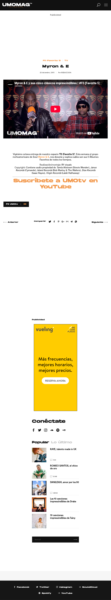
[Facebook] (33, 431)
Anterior (13, 222)
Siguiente (97, 222)
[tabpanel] (55, 488)
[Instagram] (45, 431)
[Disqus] (55, 267)
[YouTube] (63, 431)
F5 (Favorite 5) (52, 61)
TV (66, 61)
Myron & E (43, 157)
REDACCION (66, 73)
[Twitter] (39, 431)
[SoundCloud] (51, 431)
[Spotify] (57, 431)
